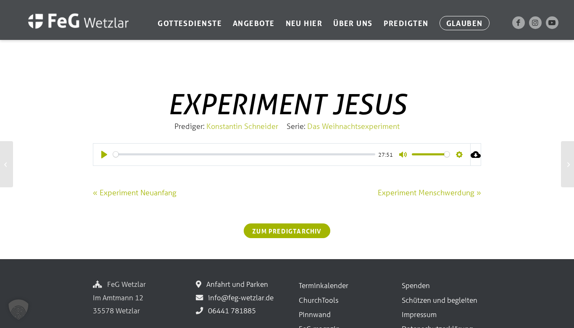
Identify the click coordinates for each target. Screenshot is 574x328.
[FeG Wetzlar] (70, 32)
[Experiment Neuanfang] (6, 164)
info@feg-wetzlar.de (239, 297)
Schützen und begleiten (439, 300)
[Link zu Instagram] (535, 22)
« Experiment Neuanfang (134, 192)
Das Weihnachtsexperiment (353, 126)
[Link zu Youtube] (552, 22)
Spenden (416, 285)
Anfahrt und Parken (235, 284)
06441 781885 (230, 310)
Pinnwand (315, 314)
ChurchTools (319, 300)
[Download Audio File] (476, 154)
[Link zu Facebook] (518, 22)
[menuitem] (189, 23)
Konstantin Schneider (242, 126)
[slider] (244, 154)
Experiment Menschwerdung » (429, 192)
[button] (18, 309)
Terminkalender (323, 285)
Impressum (419, 314)
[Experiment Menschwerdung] (567, 164)
